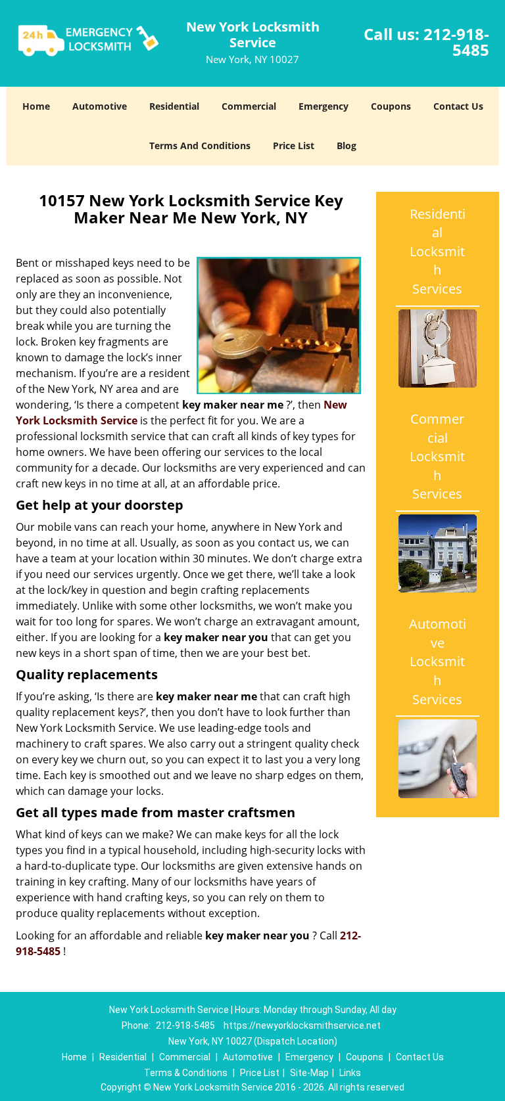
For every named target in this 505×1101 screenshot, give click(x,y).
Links (350, 1072)
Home (36, 106)
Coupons (391, 106)
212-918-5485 (456, 41)
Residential (174, 106)
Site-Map (309, 1072)
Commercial (249, 106)
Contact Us (458, 106)
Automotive (99, 106)
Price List (293, 145)
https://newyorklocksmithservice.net (302, 1025)
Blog (346, 145)
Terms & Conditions (186, 1072)
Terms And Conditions (200, 145)
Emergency (324, 106)
